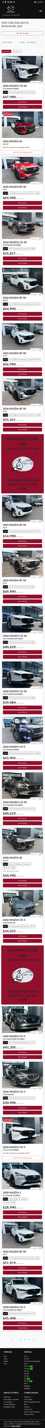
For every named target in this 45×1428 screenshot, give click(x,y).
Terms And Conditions (32, 1412)
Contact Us (28, 1409)
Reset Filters (6, 51)
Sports (6, 1361)
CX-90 (26, 1376)
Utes (5, 1364)
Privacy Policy (29, 1414)
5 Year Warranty (9, 1404)
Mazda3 (27, 1388)
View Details (22, 107)
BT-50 (26, 1381)
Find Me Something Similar (22, 152)
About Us (27, 1397)
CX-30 (26, 1359)
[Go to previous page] (11, 1339)
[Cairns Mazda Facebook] (5, 2)
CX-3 (26, 1356)
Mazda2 (27, 1386)
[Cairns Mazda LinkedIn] (11, 2)
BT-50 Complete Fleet (32, 1402)
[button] (40, 11)
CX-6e (26, 1366)
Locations (40, 2)
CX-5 (26, 1364)
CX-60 (26, 1369)
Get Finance (22, 102)
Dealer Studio (16, 1426)
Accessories (8, 1402)
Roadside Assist (9, 1407)
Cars (5, 1356)
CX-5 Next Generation (32, 1361)
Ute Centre (28, 1399)
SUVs (5, 1359)
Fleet (26, 1404)
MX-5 (26, 1384)
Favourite (34, 82)
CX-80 (26, 1374)
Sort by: (22, 42)
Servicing (7, 1397)
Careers (27, 1407)
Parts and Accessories (11, 1399)
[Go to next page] (33, 1339)
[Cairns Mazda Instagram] (8, 2)
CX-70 (26, 1371)
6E (25, 1379)
